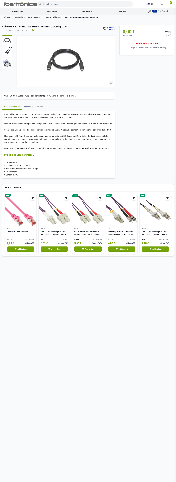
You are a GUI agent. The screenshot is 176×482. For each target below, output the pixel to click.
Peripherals (18, 17)
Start (8, 17)
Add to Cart (22, 249)
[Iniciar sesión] (162, 4)
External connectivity (34, 17)
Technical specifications (33, 107)
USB (47, 17)
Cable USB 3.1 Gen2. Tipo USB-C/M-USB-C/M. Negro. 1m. (75, 17)
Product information (12, 107)
